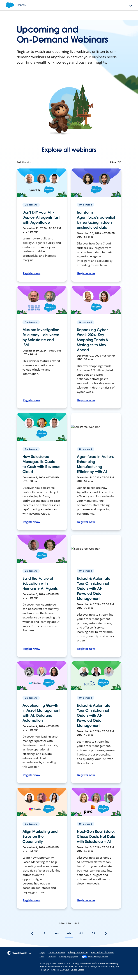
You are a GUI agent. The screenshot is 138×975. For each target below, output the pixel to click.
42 (93, 933)
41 (81, 933)
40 (69, 933)
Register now (31, 273)
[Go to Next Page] (106, 933)
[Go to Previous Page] (32, 933)
